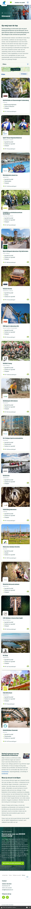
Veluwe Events (7, 289)
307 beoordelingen (11, 666)
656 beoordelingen (11, 262)
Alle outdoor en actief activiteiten (12, 863)
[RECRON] (4, 3)
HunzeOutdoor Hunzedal (10, 730)
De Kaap (5, 655)
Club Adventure (7, 693)
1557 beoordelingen (11, 558)
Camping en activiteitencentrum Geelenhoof (12, 213)
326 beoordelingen (11, 449)
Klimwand (15, 13)
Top (27, 876)
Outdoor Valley (7, 363)
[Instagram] (7, 897)
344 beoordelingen (11, 629)
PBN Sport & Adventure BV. (11, 326)
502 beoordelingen (11, 412)
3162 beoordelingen (11, 111)
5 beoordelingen (10, 704)
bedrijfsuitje (5, 773)
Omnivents (6, 476)
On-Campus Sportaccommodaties (13, 438)
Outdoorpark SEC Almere (10, 401)
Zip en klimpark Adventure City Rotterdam (15, 251)
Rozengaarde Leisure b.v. (10, 175)
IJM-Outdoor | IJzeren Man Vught (13, 618)
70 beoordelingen (11, 148)
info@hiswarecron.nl (7, 889)
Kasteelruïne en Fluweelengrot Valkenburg (16, 100)
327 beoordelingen (11, 225)
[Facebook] (3, 897)
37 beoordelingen (11, 299)
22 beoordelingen (11, 337)
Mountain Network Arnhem (11, 584)
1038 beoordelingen (11, 186)
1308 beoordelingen (11, 374)
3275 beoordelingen (11, 741)
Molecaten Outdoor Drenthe (11, 547)
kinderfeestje (5, 771)
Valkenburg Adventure (9, 509)
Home (10, 875)
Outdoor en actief (20, 2)
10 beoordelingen (11, 520)
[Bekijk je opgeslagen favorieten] (11, 2)
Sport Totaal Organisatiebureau (12, 138)
